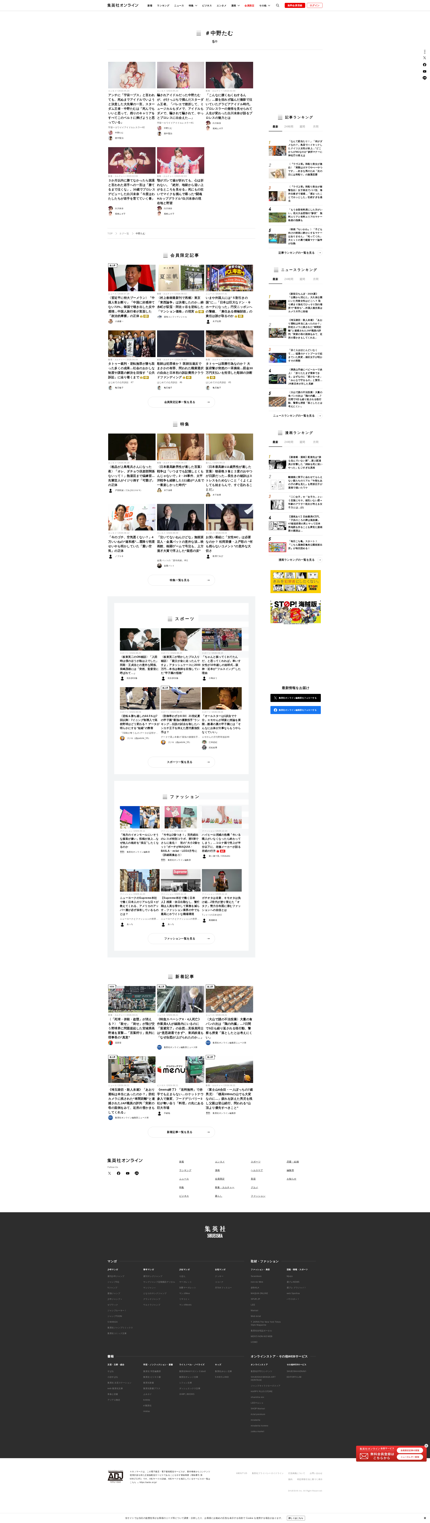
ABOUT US (241, 1473)
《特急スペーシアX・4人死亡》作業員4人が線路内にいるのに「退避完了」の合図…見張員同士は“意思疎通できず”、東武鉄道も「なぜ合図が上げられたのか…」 (180, 1028)
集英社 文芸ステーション (119, 1383)
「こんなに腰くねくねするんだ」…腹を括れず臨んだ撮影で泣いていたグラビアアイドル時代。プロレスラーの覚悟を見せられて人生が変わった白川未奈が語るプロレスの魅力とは (229, 106)
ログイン (315, 5)
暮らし (209, 463)
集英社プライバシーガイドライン (268, 1473)
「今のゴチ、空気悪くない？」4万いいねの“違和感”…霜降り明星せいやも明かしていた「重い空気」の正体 (131, 543)
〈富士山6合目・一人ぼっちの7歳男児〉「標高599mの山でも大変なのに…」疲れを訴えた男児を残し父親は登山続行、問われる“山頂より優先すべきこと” (229, 1098)
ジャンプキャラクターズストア (265, 1386)
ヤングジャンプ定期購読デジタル (159, 1282)
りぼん (182, 1276)
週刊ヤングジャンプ (152, 1276)
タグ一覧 (124, 233)
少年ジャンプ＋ (115, 1299)
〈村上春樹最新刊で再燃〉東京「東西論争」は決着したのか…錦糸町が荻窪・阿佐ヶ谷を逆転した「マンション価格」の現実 (180, 304)
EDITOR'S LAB (294, 1377)
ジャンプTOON (115, 1316)
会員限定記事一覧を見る (179, 402)
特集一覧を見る (180, 580)
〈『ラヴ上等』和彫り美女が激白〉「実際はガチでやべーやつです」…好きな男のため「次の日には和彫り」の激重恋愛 (305, 169)
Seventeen (256, 1276)
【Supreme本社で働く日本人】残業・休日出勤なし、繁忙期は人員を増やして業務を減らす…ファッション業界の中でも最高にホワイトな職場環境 (180, 905)
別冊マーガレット (187, 1287)
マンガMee (184, 1293)
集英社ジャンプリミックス (120, 1327)
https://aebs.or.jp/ (148, 1482)
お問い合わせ (316, 1473)
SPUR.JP (255, 1299)
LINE (425, 78)
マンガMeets (185, 1305)
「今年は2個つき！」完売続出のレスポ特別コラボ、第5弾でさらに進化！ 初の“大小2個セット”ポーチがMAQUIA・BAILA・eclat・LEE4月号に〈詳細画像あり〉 (180, 844)
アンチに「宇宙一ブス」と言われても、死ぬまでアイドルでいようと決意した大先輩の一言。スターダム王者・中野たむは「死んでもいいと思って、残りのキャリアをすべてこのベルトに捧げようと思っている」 (131, 108)
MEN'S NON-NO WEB (261, 1336)
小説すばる (113, 1377)
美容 (253, 1178)
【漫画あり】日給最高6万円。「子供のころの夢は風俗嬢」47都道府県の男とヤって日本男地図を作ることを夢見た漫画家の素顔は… (305, 523)
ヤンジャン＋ (149, 1287)
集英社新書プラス (151, 1388)
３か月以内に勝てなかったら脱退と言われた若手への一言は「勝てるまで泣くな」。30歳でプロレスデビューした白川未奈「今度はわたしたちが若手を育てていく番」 (131, 189)
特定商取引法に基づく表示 (309, 1479)
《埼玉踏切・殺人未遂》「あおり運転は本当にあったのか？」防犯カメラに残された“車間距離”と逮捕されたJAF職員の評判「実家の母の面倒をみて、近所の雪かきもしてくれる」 (131, 1101)
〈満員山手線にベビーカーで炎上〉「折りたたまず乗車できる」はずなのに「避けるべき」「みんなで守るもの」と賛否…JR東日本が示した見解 (305, 376)
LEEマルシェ (257, 1403)
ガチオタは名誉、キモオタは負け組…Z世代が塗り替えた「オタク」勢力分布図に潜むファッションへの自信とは (221, 903)
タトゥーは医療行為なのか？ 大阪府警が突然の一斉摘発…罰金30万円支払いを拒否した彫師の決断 (229, 370)
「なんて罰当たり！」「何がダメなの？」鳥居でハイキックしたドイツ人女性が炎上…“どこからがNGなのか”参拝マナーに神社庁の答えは (305, 148)
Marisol (254, 1310)
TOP (110, 233)
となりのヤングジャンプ (155, 1293)
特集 (181, 1187)
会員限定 (249, 5)
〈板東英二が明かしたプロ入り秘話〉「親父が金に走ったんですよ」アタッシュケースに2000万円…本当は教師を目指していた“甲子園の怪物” (181, 664)
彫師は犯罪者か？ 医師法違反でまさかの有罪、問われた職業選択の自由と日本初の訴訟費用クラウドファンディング (180, 370)
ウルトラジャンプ (151, 1305)
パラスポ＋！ (293, 1299)
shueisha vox (257, 1397)
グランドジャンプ (151, 1299)
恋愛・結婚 (293, 1161)
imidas (146, 1411)
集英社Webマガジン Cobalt (192, 1371)
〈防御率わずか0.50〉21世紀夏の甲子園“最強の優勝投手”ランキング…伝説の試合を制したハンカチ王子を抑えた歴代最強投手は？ (180, 724)
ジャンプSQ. (114, 1282)
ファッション (126, 831)
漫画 (217, 1170)
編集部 (290, 1170)
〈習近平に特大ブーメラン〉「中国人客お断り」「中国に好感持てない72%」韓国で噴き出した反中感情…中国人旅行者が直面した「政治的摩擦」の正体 (131, 307)
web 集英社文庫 (115, 1388)
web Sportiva (293, 1293)
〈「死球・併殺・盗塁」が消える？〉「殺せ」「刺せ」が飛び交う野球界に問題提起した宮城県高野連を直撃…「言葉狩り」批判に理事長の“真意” (131, 1028)
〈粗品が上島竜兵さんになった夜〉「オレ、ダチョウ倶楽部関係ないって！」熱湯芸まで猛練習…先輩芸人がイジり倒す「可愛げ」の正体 (131, 476)
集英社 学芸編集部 (152, 1371)
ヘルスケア (257, 1170)
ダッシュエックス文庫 (189, 1388)
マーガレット (185, 1282)
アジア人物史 (114, 1400)
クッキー (219, 1276)
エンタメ (222, 5)
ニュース (179, 5)
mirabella (255, 1420)
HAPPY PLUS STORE (262, 1391)
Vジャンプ (112, 1287)
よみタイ (147, 1394)
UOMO (254, 1342)
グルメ (254, 1187)
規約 (290, 1479)
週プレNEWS (293, 1282)
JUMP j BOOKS (187, 1394)
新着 (149, 5)
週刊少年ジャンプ (116, 1276)
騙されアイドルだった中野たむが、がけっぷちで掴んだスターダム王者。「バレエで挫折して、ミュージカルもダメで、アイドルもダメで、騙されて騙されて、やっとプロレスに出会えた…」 (180, 106)
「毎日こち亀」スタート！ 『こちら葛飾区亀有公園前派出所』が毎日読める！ (305, 545)
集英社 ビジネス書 (152, 1377)
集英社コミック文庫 (117, 1333)
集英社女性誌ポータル (261, 1330)
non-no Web (257, 1282)
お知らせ (291, 1178)
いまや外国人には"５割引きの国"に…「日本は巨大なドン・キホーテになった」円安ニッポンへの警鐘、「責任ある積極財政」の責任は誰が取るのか (229, 307)
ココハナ (219, 1282)
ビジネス (207, 5)
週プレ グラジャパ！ (296, 1287)
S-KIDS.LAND (222, 1377)
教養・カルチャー (214, 91)
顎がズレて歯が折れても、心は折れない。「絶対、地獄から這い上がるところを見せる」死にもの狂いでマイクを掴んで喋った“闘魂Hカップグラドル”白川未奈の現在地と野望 (180, 192)
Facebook (425, 65)
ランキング (163, 5)
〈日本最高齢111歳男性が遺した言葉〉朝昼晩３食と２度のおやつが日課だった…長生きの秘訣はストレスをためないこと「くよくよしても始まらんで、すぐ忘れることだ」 (229, 478)
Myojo (290, 1276)
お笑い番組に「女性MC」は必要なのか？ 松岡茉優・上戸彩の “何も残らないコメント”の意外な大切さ (229, 543)
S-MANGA (113, 1322)
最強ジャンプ (114, 1293)
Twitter (425, 58)
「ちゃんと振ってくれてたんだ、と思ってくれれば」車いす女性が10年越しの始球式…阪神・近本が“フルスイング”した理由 (221, 664)
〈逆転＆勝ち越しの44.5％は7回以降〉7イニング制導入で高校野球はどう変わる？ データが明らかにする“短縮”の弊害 (140, 722)
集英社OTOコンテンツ (261, 1371)
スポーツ (124, 653)
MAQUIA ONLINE (259, 1293)
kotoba (146, 1400)
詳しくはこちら (296, 1518)
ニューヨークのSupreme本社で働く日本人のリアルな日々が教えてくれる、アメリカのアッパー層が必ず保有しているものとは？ (139, 905)
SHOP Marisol (258, 1408)
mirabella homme (259, 1426)
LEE (253, 1305)
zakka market (257, 1431)
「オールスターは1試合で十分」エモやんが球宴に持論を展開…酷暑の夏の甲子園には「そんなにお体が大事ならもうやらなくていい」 (221, 724)
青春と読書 (113, 1394)
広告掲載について (296, 1473)
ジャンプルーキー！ (117, 1310)
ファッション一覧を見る (179, 938)
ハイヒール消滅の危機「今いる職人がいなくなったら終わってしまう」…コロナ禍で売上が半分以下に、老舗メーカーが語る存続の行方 (221, 842)
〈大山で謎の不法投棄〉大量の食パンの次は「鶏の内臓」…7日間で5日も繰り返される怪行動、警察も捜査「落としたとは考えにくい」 (229, 1028)
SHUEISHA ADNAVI (296, 1371)
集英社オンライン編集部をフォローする (298, 698)
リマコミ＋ (184, 1299)
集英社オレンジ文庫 (188, 1377)
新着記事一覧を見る (179, 1132)
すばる (111, 1371)
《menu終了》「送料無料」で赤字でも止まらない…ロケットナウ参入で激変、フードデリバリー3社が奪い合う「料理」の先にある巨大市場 (180, 1098)
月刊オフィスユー (223, 1287)
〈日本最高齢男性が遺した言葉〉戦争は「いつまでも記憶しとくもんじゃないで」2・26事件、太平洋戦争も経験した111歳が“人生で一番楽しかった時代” (180, 476)
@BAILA (255, 1287)
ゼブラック (113, 1305)
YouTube (425, 71)
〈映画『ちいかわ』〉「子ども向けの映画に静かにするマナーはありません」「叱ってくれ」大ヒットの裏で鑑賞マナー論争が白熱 (305, 236)
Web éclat (256, 1316)
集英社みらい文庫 (223, 1371)
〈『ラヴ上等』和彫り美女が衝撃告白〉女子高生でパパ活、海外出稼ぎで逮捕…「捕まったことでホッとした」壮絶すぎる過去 (305, 193)
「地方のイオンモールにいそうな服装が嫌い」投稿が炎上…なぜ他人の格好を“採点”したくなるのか (139, 840)
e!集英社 (147, 1405)
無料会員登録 (295, 5)
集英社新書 (148, 1383)
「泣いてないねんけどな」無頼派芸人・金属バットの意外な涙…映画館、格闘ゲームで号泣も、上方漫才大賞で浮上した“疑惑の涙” (180, 543)
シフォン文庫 (185, 1383)
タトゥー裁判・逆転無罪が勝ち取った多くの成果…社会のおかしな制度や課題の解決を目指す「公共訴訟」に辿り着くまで (131, 370)
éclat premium (258, 1414)
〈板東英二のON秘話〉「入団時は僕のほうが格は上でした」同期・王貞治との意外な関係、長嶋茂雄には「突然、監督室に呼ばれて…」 (139, 664)
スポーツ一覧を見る (179, 762)
